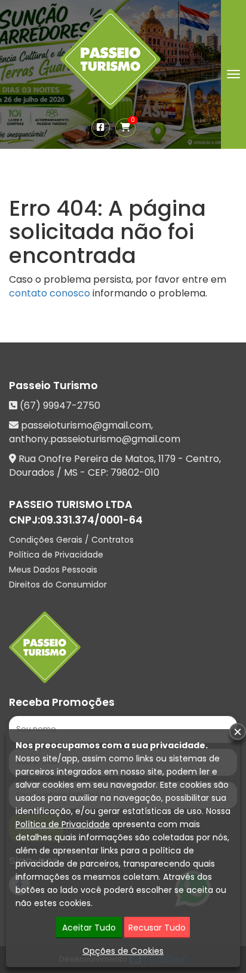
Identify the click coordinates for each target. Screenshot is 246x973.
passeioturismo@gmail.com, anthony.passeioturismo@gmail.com (94, 432)
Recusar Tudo (157, 928)
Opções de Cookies (123, 951)
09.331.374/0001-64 (91, 520)
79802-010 (134, 472)
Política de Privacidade (56, 555)
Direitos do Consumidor (58, 584)
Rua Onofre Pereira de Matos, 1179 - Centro (119, 459)
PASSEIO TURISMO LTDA (71, 504)
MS (71, 472)
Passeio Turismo (53, 385)
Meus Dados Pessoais (53, 570)
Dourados (31, 472)
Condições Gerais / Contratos (71, 540)
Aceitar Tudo (89, 928)
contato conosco (49, 293)
